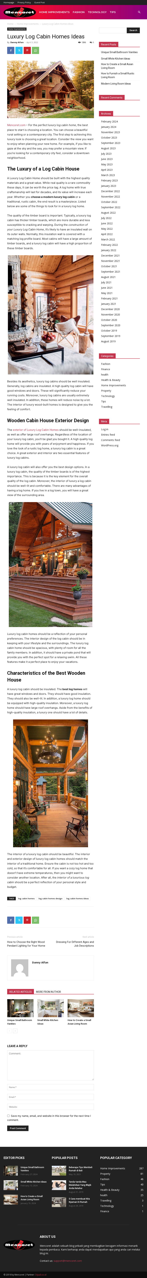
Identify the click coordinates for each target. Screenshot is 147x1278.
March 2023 (108, 175)
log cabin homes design (50, 898)
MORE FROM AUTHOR (48, 991)
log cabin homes (26, 898)
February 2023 (109, 180)
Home (10, 23)
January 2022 (108, 250)
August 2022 (108, 212)
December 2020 (110, 309)
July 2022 (106, 218)
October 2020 (109, 320)
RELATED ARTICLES (20, 991)
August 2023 (108, 148)
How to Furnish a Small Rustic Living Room (117, 75)
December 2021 (110, 255)
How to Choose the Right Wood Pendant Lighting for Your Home (26, 943)
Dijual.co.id (40, 1274)
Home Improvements (54, 12)
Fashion (79, 12)
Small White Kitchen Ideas (115, 58)
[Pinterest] (27, 50)
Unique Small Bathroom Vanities (119, 52)
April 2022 (107, 234)
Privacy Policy (24, 2)
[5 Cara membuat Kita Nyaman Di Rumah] (59, 1202)
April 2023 (107, 169)
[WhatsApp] (35, 50)
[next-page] (15, 1031)
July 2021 (106, 282)
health (104, 374)
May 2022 (107, 228)
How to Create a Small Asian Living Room (117, 66)
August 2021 (108, 277)
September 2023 (110, 143)
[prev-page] (9, 1031)
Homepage (9, 2)
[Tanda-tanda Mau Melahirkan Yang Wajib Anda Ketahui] (59, 1185)
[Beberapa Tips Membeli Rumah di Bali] (59, 1171)
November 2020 (110, 314)
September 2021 (110, 271)
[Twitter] (19, 50)
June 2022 (107, 223)
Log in (104, 429)
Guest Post (39, 2)
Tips (113, 12)
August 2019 (108, 341)
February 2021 (109, 298)
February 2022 (109, 244)
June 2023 (107, 159)
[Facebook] (10, 50)
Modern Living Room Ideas (116, 83)
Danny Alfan (17, 42)
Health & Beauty (110, 380)
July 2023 (106, 153)
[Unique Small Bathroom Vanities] (20, 1008)
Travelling (106, 406)
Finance (105, 369)
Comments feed (110, 440)
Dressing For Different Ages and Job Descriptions (75, 943)
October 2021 (109, 266)
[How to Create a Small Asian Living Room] (81, 1008)
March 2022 (108, 239)
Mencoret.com (16, 125)
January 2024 (108, 127)
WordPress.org (109, 445)
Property (106, 390)
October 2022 (109, 202)
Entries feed (108, 434)
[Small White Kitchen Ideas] (50, 1008)
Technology (97, 12)
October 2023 (109, 137)
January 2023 (108, 185)
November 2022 (110, 196)
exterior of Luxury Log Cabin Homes (36, 429)
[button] (139, 12)
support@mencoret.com (68, 1260)
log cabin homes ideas (77, 898)
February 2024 (109, 121)
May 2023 (107, 164)
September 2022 (110, 207)
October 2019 (109, 330)
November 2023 (110, 132)
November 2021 (110, 261)
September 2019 (110, 336)
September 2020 (110, 325)
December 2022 (110, 191)
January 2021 (108, 303)
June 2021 (107, 287)
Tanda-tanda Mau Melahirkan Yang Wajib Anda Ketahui (80, 1185)
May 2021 (107, 293)
